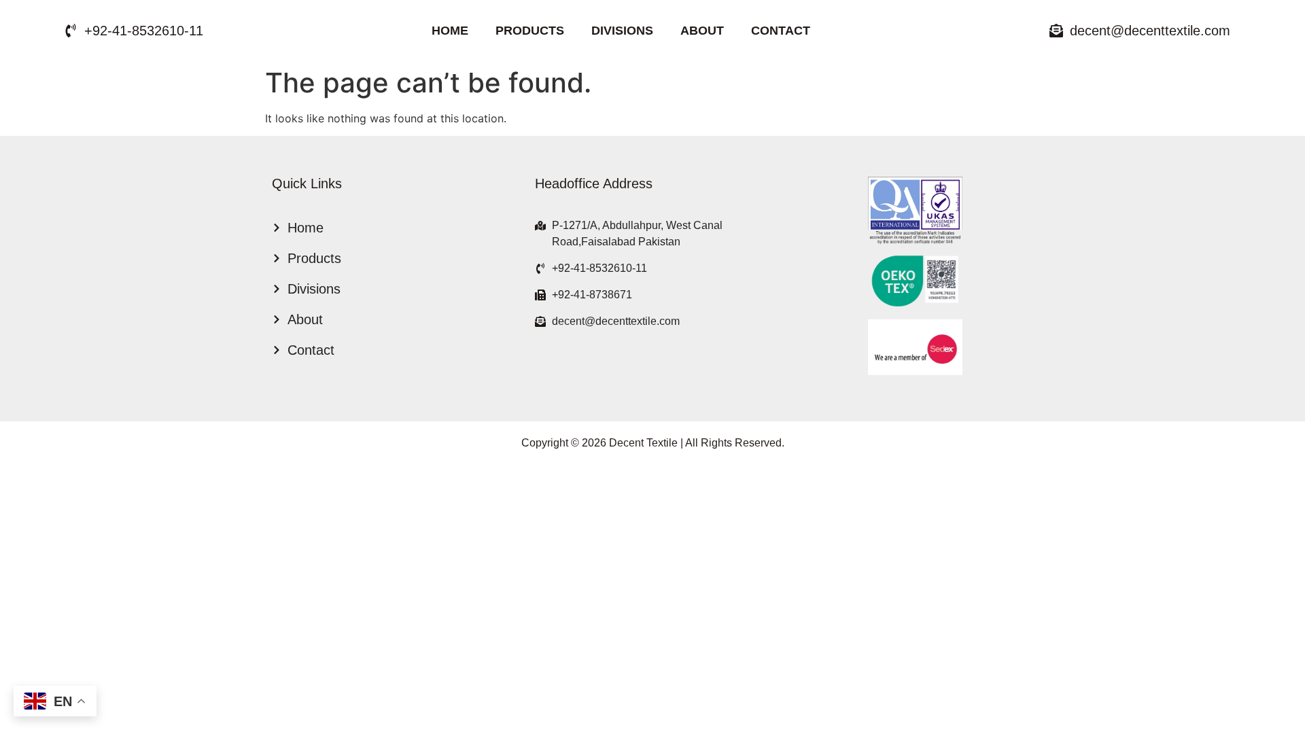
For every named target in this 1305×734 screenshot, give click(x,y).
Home (450, 30)
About (702, 30)
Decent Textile (643, 443)
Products (529, 30)
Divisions (622, 30)
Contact (780, 30)
